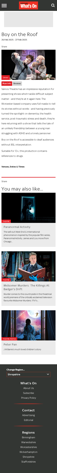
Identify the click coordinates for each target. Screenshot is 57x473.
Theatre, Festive (9, 339)
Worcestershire (28, 447)
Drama (5, 78)
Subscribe (28, 392)
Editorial (28, 420)
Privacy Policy (28, 397)
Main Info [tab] (6, 83)
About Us (28, 388)
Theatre (6, 221)
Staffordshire (28, 461)
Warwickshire (28, 442)
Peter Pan (10, 344)
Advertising (28, 415)
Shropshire (14, 374)
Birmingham (28, 437)
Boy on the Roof (19, 34)
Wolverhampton (28, 451)
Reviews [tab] (17, 83)
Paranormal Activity (17, 227)
